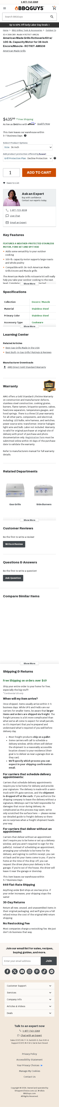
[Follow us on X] (14, 971)
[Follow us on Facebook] (7, 971)
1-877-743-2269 (29, 2)
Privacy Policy (29, 1053)
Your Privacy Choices (28, 1065)
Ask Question (13, 578)
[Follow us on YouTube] (22, 971)
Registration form (35, 437)
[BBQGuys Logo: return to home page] (29, 8)
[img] (29, 86)
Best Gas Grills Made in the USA (23, 347)
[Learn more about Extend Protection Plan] (55, 158)
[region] (29, 87)
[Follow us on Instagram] (29, 971)
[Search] (52, 17)
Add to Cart (39, 172)
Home (5, 30)
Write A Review (14, 544)
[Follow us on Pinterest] (37, 971)
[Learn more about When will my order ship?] (25, 135)
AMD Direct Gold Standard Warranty (27, 367)
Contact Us (30, 1076)
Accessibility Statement (29, 1059)
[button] (29, 985)
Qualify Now (43, 124)
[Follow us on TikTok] (44, 971)
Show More (29, 284)
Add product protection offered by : (25, 154)
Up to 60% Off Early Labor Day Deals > (29, 24)
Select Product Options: (15, 143)
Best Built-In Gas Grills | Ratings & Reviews (28, 352)
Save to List (12, 182)
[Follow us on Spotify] (51, 971)
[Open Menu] (4, 8)
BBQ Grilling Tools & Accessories (27, 30)
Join (49, 960)
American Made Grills (14, 50)
